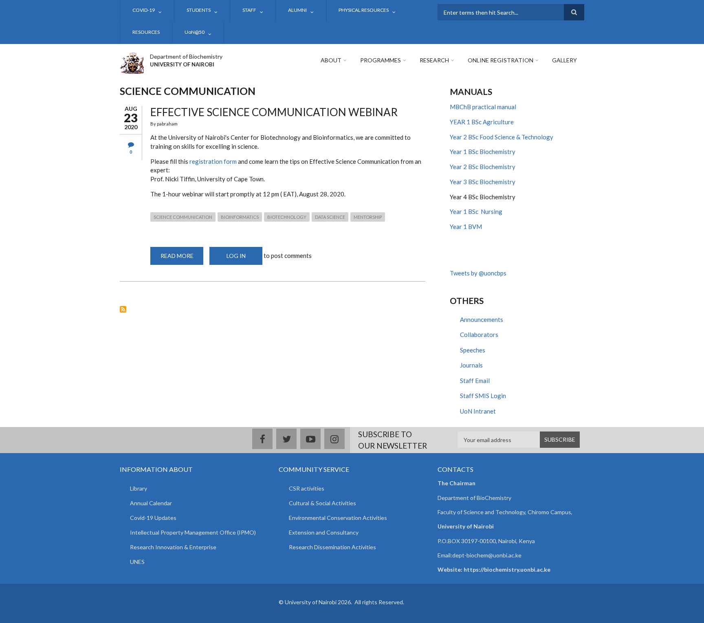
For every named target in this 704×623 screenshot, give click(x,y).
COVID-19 (143, 10)
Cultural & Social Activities (322, 503)
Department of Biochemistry (186, 56)
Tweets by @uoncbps (478, 273)
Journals (471, 365)
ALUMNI (297, 10)
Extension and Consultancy (324, 532)
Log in (236, 255)
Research (434, 60)
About (331, 60)
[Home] (132, 62)
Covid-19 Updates (153, 517)
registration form (213, 161)
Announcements (481, 319)
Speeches (472, 350)
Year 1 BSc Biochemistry (482, 151)
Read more (182, 258)
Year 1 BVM (466, 226)
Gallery (564, 60)
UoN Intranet (478, 411)
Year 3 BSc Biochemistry (482, 181)
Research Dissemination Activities (332, 547)
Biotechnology (286, 217)
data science (330, 217)
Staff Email (475, 380)
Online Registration (500, 60)
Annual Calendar (151, 503)
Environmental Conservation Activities (338, 517)
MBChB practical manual (483, 106)
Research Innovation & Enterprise (173, 547)
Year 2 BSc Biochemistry (482, 166)
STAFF (249, 10)
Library (138, 488)
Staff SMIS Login (483, 395)
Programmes (380, 60)
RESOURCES (146, 32)
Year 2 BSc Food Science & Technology (501, 137)
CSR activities (306, 488)
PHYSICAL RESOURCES (364, 10)
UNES (137, 561)
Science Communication (183, 217)
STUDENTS (199, 10)
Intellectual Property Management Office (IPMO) (193, 532)
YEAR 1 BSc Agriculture (482, 121)
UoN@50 (195, 32)
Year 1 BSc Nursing (476, 211)
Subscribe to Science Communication (123, 309)
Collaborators (479, 334)
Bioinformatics (240, 217)
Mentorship (368, 217)
